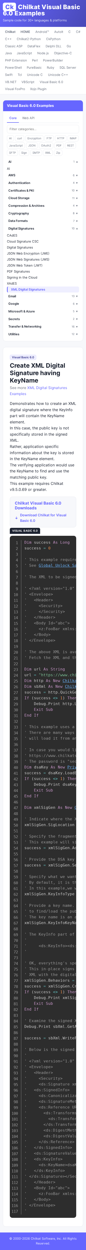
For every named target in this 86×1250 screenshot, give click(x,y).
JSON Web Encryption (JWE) (28, 253)
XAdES (12, 283)
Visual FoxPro (15, 89)
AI (10, 138)
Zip (58, 152)
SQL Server (67, 67)
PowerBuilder (53, 60)
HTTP (60, 138)
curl (19, 138)
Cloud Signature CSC (23, 241)
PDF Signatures (18, 271)
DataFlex (33, 46)
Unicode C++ (58, 75)
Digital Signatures (20, 247)
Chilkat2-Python (29, 39)
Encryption (34, 138)
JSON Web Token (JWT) (25, 265)
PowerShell (13, 67)
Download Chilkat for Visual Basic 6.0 (43, 518)
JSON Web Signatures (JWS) (28, 259)
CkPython (53, 39)
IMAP (73, 138)
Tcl (20, 75)
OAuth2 (46, 145)
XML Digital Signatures (28, 289)
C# (78, 32)
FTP (49, 138)
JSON (32, 145)
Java (8, 53)
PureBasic (34, 67)
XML (48, 152)
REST (70, 145)
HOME (25, 32)
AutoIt (58, 32)
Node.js (43, 53)
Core (13, 118)
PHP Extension (16, 60)
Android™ (42, 32)
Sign (24, 152)
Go (69, 46)
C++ (8, 39)
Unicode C (35, 75)
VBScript (28, 82)
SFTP (12, 152)
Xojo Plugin (38, 89)
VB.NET (10, 82)
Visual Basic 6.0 (51, 82)
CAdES (12, 235)
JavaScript (24, 53)
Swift (9, 75)
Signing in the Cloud (22, 277)
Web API (28, 118)
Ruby (50, 67)
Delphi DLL (53, 46)
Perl (35, 60)
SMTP (36, 152)
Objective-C (63, 53)
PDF (59, 145)
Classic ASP (13, 46)
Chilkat (10, 32)
